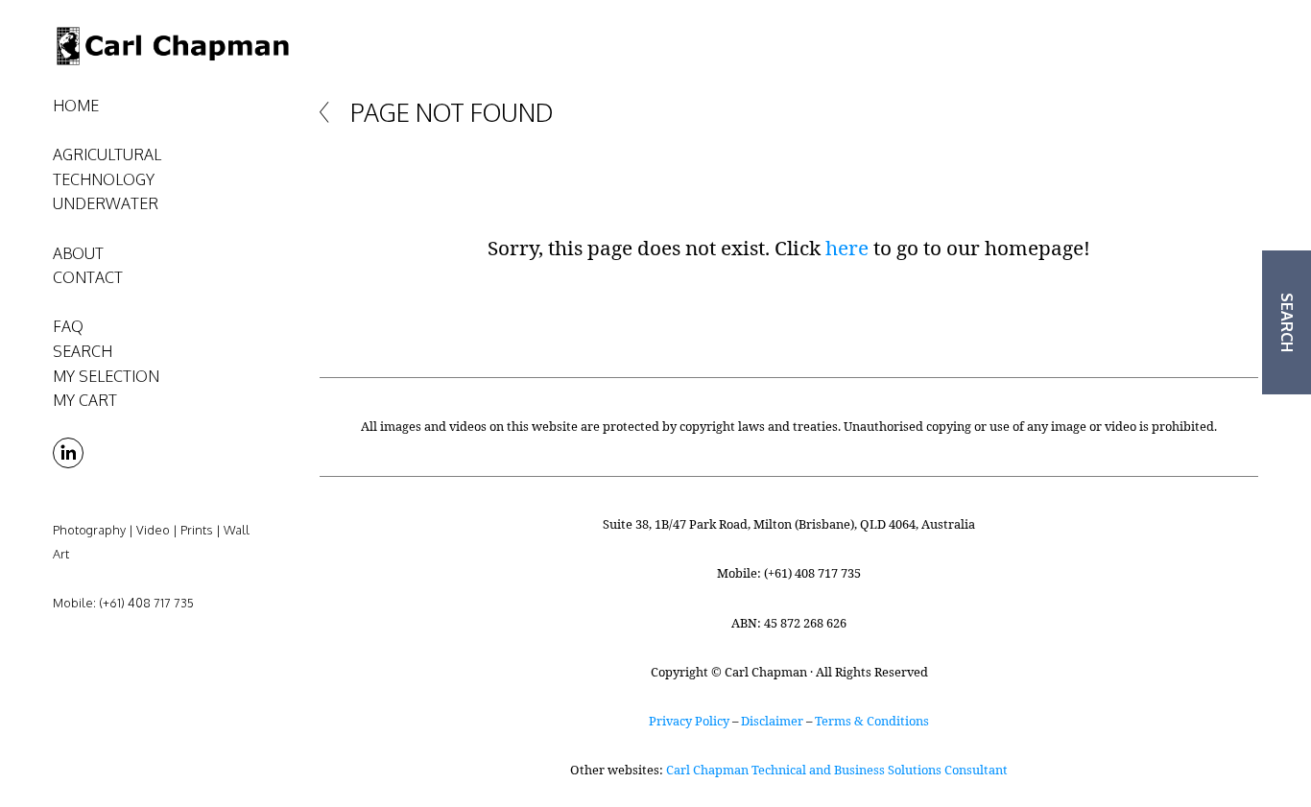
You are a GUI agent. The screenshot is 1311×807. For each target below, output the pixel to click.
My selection (106, 376)
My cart (85, 400)
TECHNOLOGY (104, 179)
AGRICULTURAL (107, 154)
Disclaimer (772, 720)
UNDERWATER (105, 203)
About (78, 253)
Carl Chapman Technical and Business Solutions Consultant (837, 769)
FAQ (68, 326)
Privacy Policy (689, 720)
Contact (88, 277)
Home (76, 105)
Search (82, 351)
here (847, 247)
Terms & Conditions (872, 720)
